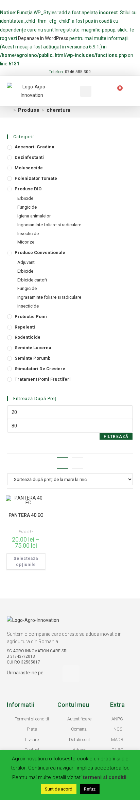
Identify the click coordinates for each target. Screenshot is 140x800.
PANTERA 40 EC (25, 515)
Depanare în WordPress (43, 38)
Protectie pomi (31, 316)
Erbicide (25, 198)
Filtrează (116, 436)
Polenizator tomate (36, 178)
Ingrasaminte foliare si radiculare (49, 224)
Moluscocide (29, 167)
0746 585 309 (78, 71)
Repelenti (25, 327)
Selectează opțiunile (26, 561)
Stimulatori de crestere (40, 368)
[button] (63, 91)
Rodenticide (27, 337)
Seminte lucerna (33, 347)
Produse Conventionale (40, 252)
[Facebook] (71, 673)
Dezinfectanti (29, 157)
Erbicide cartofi (32, 279)
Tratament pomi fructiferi (43, 379)
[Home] (9, 110)
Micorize (25, 242)
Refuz (89, 789)
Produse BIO (28, 188)
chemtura (59, 110)
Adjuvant (26, 262)
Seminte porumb (33, 358)
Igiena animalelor (34, 215)
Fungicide (27, 207)
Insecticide (28, 233)
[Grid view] (62, 463)
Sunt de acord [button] (58, 789)
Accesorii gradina (34, 146)
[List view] (77, 463)
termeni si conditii (104, 777)
